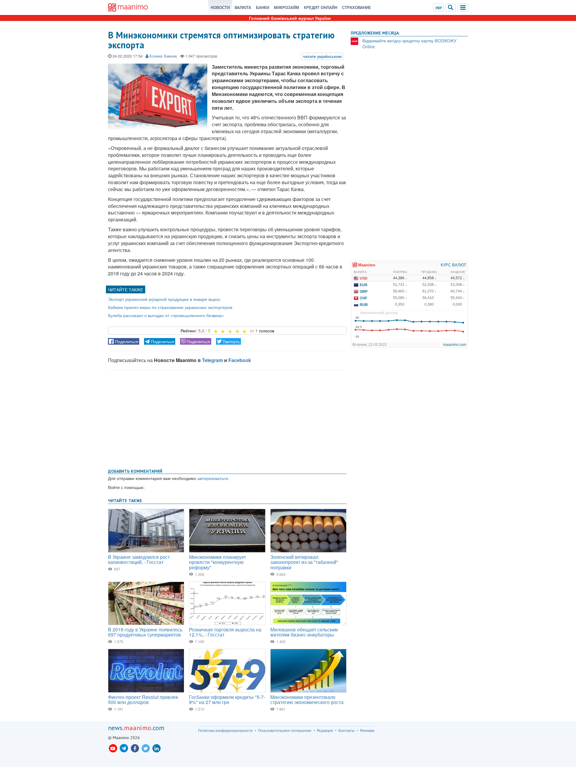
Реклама (367, 730)
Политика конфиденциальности (225, 730)
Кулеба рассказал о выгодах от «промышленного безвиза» (166, 315)
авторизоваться (212, 478)
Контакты (346, 730)
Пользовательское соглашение (284, 730)
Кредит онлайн (320, 7)
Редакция (325, 730)
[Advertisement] (227, 418)
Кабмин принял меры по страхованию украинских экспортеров (170, 307)
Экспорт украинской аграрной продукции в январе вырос (164, 299)
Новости (220, 7)
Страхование (356, 7)
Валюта (243, 7)
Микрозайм (286, 7)
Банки (262, 7)
